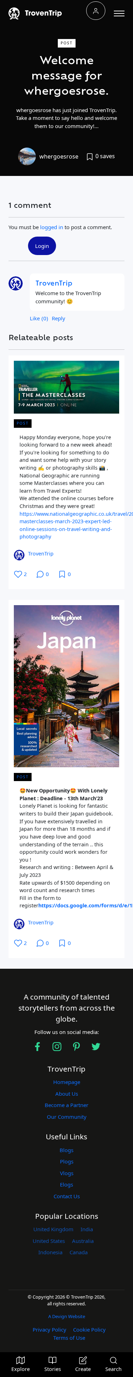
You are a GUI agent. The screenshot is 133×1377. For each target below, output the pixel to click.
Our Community (67, 1116)
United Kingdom (53, 1229)
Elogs (66, 1184)
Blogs (66, 1150)
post (67, 42)
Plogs (66, 1161)
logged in (51, 227)
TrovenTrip (53, 284)
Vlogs (66, 1173)
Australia (83, 1240)
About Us (66, 1093)
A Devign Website (66, 1316)
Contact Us (67, 1196)
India (87, 1229)
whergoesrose (58, 156)
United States (49, 1240)
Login (42, 245)
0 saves (104, 156)
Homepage (66, 1081)
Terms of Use (69, 1337)
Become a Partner (66, 1104)
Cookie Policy (89, 1329)
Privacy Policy (49, 1329)
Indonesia (50, 1252)
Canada (79, 1252)
